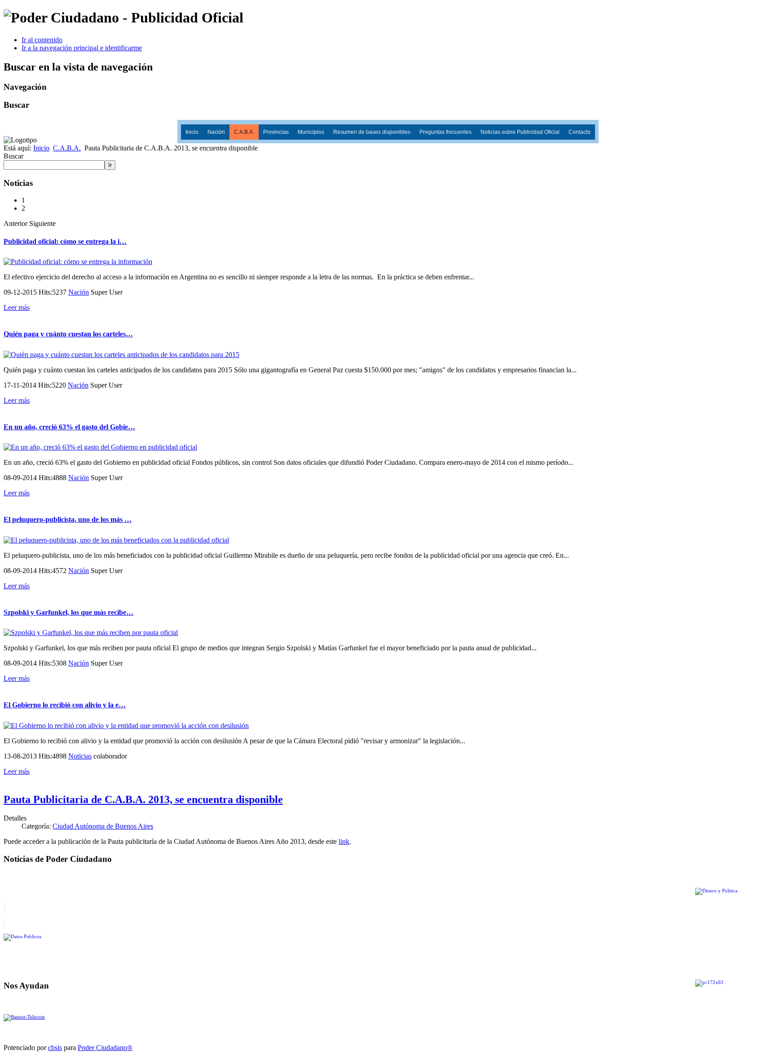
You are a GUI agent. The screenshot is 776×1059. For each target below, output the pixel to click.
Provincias (276, 132)
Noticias (80, 756)
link (344, 841)
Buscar (13, 156)
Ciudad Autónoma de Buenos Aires (103, 826)
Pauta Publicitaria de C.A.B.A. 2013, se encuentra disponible (143, 799)
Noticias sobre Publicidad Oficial (520, 132)
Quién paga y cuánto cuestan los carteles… (68, 334)
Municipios (311, 132)
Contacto (580, 132)
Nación (216, 132)
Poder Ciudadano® (105, 1047)
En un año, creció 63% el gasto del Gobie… (69, 427)
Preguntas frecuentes (445, 132)
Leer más (17, 307)
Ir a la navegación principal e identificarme (82, 48)
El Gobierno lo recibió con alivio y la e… (65, 705)
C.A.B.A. (244, 132)
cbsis (55, 1047)
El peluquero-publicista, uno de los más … (68, 519)
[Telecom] (24, 1017)
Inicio (191, 132)
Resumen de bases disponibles (371, 132)
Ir (110, 165)
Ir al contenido (42, 40)
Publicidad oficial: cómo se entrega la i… (65, 241)
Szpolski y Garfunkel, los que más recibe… (68, 612)
